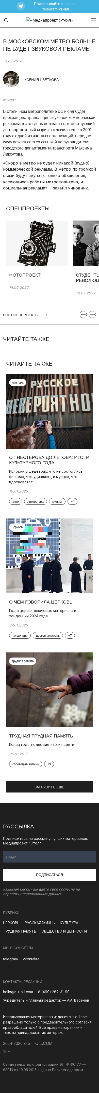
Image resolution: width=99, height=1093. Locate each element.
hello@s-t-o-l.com (18, 992)
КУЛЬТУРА (69, 923)
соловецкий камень (25, 764)
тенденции (19, 635)
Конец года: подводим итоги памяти (41, 744)
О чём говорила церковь (41, 602)
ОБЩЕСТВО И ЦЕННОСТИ (64, 931)
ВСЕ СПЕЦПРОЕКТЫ (21, 315)
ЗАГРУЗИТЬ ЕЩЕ (50, 787)
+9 (49, 764)
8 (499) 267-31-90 (54, 992)
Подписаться (49, 875)
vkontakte (31, 959)
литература (35, 501)
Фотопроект (25, 275)
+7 (70, 635)
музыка (57, 501)
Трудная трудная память (41, 736)
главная (9, 100)
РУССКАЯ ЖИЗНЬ (40, 923)
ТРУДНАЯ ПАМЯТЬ (19, 931)
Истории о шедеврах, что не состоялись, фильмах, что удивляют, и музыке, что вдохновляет (46, 476)
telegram (10, 959)
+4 (72, 501)
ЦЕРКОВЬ (11, 923)
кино (15, 501)
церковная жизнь (48, 635)
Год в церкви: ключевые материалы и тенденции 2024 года (42, 613)
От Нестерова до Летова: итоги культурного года (49, 460)
